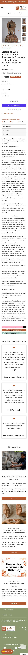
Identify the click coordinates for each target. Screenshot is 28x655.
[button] (7, 114)
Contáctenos (7, 610)
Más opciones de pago (14, 110)
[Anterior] (4, 30)
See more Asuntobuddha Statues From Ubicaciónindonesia (12, 47)
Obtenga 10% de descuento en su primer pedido (13, 620)
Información (7, 615)
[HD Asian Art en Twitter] (22, 628)
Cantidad (5, 93)
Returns (5, 134)
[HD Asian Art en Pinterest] (25, 628)
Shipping (6, 130)
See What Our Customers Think (11, 119)
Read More (14, 498)
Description (7, 126)
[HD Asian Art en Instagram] (25, 630)
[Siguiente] (18, 30)
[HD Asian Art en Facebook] (19, 628)
